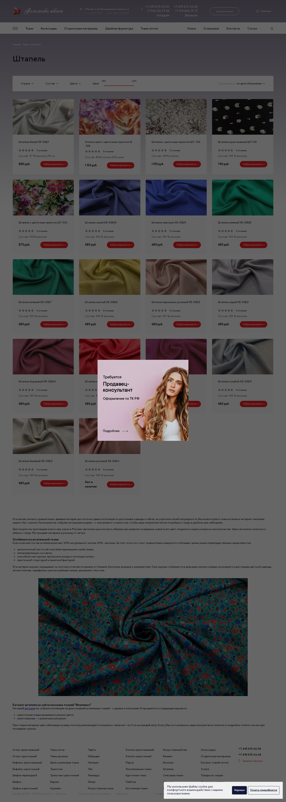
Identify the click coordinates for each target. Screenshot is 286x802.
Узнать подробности (263, 790)
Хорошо (239, 790)
